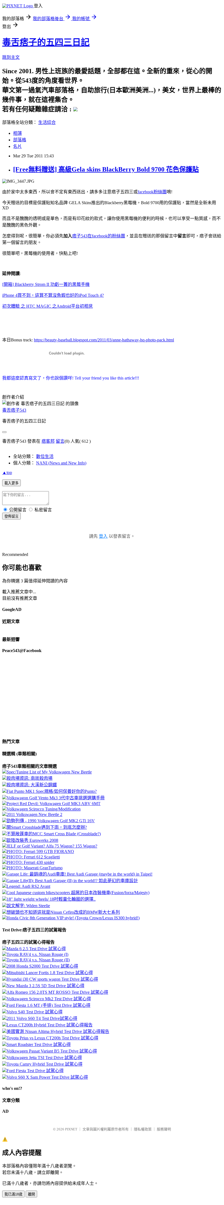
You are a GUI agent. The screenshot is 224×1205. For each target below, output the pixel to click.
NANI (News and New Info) (61, 463)
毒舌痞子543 (14, 410)
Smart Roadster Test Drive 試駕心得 (39, 1044)
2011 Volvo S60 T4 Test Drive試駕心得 (42, 1018)
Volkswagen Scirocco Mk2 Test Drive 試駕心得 (49, 998)
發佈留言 (11, 516)
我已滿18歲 (13, 1194)
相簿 (17, 133)
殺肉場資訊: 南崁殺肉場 (29, 778)
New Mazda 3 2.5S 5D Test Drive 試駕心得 (45, 985)
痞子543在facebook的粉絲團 (98, 236)
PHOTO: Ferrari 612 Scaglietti (33, 857)
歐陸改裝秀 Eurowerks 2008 (32, 840)
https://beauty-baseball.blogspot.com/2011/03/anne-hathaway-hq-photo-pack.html (104, 340)
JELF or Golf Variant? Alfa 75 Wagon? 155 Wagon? (52, 846)
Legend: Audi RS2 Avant (28, 886)
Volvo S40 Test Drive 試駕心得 (35, 1012)
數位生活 (45, 456)
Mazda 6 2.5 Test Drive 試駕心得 (36, 948)
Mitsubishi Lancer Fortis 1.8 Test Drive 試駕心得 (50, 972)
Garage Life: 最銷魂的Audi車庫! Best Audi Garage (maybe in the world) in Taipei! (79, 874)
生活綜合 (47, 122)
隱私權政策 (143, 1129)
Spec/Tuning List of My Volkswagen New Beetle (49, 772)
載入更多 (11, 483)
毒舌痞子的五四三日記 (46, 42)
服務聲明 (164, 1129)
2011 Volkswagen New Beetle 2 (34, 814)
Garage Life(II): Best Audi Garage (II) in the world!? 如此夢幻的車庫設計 (72, 880)
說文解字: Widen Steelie (28, 905)
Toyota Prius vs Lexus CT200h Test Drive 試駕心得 (52, 1038)
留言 (60, 441)
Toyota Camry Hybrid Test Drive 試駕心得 (44, 1064)
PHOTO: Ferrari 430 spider (30, 862)
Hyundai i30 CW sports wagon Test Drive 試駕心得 (52, 979)
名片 (17, 146)
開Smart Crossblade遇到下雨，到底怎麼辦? (47, 827)
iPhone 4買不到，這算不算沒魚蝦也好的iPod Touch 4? (53, 295)
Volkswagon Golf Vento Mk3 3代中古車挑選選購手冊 (56, 798)
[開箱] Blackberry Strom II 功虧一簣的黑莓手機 (46, 284)
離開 (31, 1194)
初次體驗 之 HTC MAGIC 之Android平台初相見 (47, 306)
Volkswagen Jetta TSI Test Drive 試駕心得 (44, 1057)
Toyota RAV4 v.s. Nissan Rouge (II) (38, 960)
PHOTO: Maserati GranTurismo (35, 867)
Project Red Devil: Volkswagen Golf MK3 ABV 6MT (54, 803)
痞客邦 (48, 441)
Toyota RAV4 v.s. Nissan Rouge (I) (37, 954)
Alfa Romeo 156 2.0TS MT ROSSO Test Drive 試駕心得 (57, 992)
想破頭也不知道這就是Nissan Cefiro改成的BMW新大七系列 (63, 912)
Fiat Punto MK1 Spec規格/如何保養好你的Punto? (52, 791)
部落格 (19, 139)
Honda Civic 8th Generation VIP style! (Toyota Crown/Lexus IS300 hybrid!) (73, 918)
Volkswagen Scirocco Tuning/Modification (44, 809)
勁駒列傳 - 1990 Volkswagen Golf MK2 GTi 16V (51, 820)
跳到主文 (11, 57)
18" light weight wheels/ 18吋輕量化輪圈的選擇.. (51, 899)
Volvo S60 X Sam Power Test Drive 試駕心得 (47, 1077)
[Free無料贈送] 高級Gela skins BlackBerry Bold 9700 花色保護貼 (106, 169)
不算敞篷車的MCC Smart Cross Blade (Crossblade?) (54, 833)
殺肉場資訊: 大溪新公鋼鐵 (32, 784)
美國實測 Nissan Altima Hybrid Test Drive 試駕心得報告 (58, 1031)
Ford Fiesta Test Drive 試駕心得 (35, 1070)
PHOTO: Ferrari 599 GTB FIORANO (40, 851)
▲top (7, 472)
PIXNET (71, 1129)
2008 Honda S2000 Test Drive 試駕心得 (42, 966)
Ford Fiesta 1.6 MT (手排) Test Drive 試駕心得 (48, 1005)
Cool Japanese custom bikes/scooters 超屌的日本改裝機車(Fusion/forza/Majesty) (78, 892)
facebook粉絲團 (152, 191)
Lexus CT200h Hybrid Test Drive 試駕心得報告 (50, 1025)
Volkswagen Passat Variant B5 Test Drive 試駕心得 (52, 1051)
